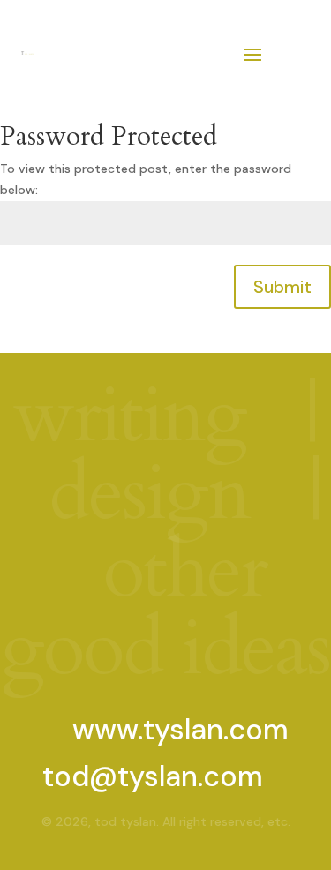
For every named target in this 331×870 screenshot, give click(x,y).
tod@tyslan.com (152, 776)
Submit (282, 286)
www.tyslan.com (180, 729)
